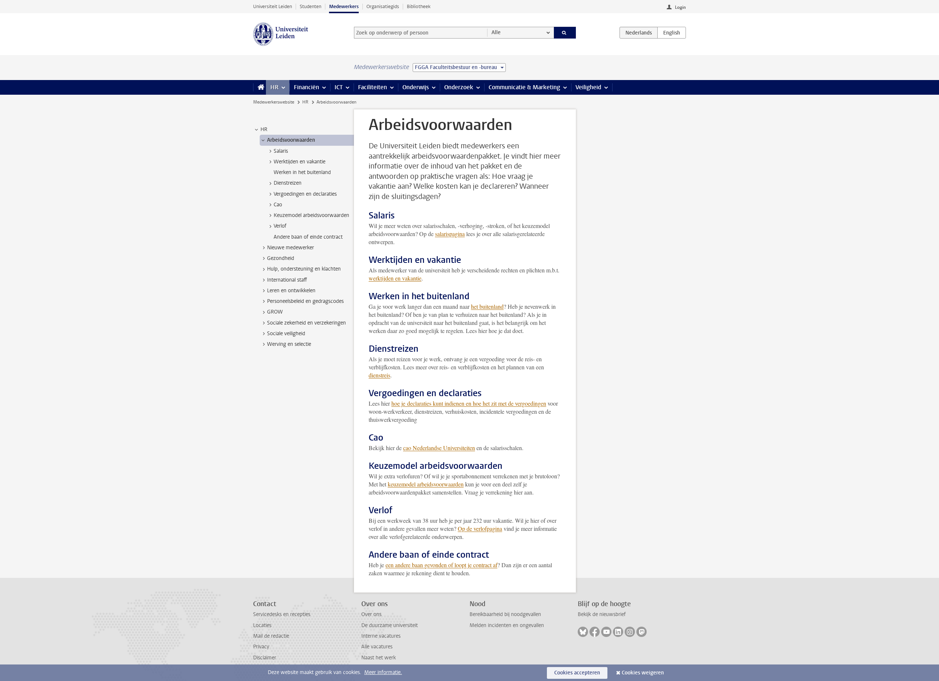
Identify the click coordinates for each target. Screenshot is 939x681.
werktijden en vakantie (395, 278)
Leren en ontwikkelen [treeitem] (291, 290)
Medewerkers (344, 6)
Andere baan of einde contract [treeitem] (308, 236)
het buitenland (487, 306)
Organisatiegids (382, 6)
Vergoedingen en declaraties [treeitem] (305, 194)
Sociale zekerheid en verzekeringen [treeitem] (306, 322)
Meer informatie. (383, 672)
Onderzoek (458, 87)
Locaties (262, 625)
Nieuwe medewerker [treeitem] (290, 247)
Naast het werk (378, 657)
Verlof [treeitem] (280, 225)
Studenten (310, 6)
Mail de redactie (271, 636)
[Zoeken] (565, 33)
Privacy (261, 646)
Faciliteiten (372, 87)
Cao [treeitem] (278, 204)
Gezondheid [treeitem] (280, 258)
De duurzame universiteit (389, 625)
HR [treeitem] (263, 129)
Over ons (371, 614)
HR (274, 87)
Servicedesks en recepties (281, 614)
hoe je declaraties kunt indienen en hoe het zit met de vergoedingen (468, 403)
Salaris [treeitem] (281, 151)
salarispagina (450, 234)
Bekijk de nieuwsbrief (602, 614)
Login (680, 7)
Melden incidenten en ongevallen (507, 625)
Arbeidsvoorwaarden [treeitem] (291, 140)
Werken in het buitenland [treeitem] (302, 172)
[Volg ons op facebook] (594, 632)
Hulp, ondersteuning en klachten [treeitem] (304, 268)
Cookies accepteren (577, 672)
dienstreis (379, 375)
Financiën (306, 87)
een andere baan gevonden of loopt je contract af (441, 565)
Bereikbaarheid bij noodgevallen (505, 614)
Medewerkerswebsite (273, 102)
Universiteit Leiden (272, 6)
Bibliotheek (419, 6)
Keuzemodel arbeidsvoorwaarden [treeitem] (311, 215)
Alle (496, 32)
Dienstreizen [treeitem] (288, 183)
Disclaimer (264, 657)
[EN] (671, 33)
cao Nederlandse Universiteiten (439, 448)
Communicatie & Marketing (524, 87)
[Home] (259, 87)
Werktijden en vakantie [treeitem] (299, 161)
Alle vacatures (376, 646)
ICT (339, 87)
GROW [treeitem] (275, 311)
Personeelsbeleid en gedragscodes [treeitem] (305, 301)
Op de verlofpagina (480, 528)
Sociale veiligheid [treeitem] (286, 333)
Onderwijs (415, 87)
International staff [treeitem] (287, 279)
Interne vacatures (381, 636)
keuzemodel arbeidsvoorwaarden (426, 484)
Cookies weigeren (643, 672)
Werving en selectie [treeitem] (289, 344)
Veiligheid (588, 87)
